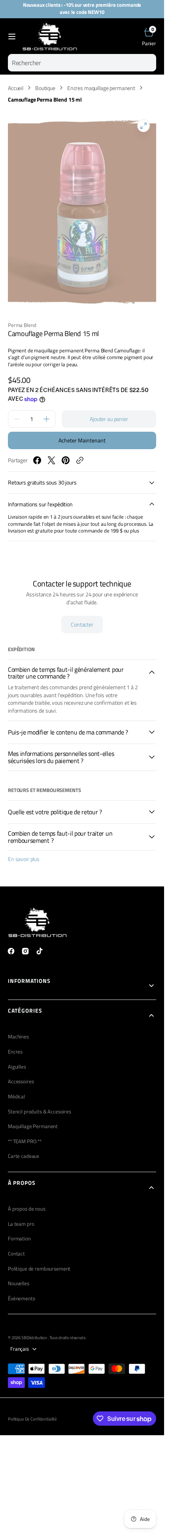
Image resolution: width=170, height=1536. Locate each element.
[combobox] (82, 62)
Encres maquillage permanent (101, 88)
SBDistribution (34, 1337)
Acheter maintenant (82, 440)
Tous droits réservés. (67, 1337)
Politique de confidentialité (32, 1419)
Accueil (15, 88)
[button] (12, 36)
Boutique (45, 88)
